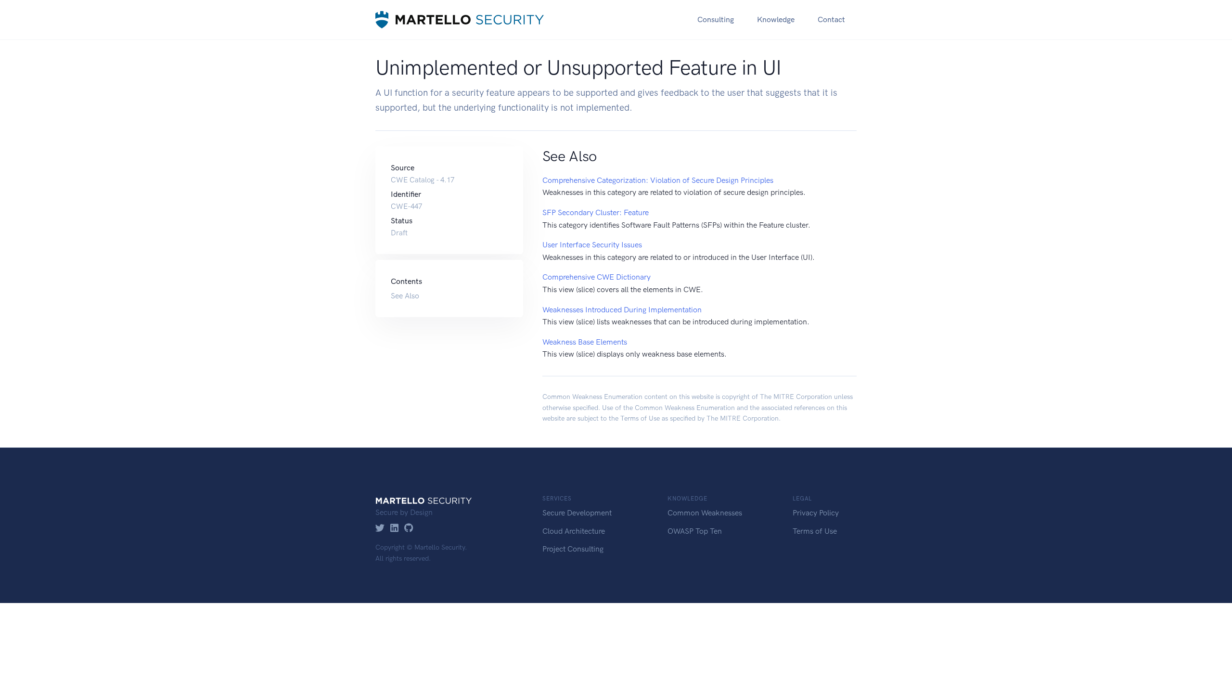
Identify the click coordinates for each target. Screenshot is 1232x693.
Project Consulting (572, 548)
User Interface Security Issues (592, 244)
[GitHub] (408, 528)
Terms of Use (640, 418)
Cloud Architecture (573, 531)
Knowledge (776, 19)
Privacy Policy (816, 512)
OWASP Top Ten (694, 531)
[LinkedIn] (394, 528)
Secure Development (577, 512)
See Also (405, 295)
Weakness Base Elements (584, 341)
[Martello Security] (459, 19)
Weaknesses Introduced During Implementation (622, 309)
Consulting (715, 19)
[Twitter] (380, 528)
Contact (831, 19)
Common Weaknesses (704, 512)
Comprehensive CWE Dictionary (596, 277)
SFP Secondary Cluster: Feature (595, 212)
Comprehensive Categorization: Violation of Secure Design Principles (657, 180)
